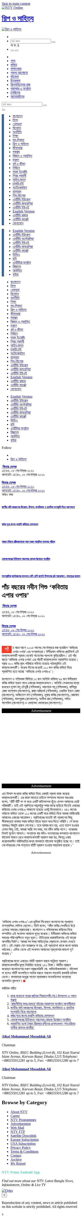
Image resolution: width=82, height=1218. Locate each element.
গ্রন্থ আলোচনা (19, 73)
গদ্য (12, 61)
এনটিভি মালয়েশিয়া (23, 203)
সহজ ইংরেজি (20, 172)
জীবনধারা (18, 148)
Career (15, 1116)
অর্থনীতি (17, 132)
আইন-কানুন (19, 179)
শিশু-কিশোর (19, 195)
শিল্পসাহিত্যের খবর (20, 84)
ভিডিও (16, 254)
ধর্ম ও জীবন (19, 164)
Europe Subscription (24, 1139)
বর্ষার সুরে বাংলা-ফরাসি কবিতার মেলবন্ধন (20, 524)
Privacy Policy (20, 1147)
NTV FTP (17, 1132)
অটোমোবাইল (20, 187)
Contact (15, 1155)
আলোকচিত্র (17, 96)
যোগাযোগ (18, 223)
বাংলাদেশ (18, 116)
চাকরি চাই (18, 183)
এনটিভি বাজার (20, 215)
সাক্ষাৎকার (15, 69)
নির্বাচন (16, 168)
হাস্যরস (17, 191)
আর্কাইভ (17, 270)
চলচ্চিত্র (15, 92)
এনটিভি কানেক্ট (20, 219)
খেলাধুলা (17, 124)
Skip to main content (16, 4)
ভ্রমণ (16, 160)
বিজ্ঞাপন (17, 266)
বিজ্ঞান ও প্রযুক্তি (22, 156)
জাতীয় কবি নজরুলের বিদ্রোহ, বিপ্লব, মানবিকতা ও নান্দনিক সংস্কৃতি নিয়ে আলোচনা (38, 507)
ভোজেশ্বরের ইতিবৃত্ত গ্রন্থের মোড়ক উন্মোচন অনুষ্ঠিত (26, 558)
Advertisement (20, 1124)
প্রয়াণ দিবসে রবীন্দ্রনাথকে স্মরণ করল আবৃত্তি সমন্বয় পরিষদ (28, 541)
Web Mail (17, 1128)
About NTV (19, 1112)
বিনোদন (17, 128)
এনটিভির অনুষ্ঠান (22, 262)
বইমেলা (14, 76)
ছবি (14, 258)
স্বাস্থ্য (16, 152)
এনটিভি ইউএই (21, 207)
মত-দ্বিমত (18, 140)
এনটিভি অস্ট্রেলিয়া (23, 239)
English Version (24, 211)
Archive (16, 1159)
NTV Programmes (23, 1120)
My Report (18, 1163)
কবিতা (13, 65)
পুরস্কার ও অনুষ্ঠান (20, 88)
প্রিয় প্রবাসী (19, 175)
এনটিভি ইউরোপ (21, 199)
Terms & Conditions (24, 1151)
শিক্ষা (15, 136)
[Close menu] (3, 109)
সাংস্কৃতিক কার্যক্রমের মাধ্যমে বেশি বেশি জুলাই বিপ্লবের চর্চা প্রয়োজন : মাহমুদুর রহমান (41, 576)
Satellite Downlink (23, 1136)
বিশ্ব (15, 120)
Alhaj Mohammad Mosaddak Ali (26, 1036)
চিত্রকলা (15, 80)
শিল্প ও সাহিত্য (18, 18)
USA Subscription (23, 1143)
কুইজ (16, 274)
